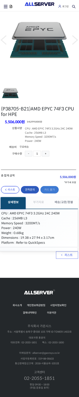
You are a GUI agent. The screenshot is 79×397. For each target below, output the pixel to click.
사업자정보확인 (58, 305)
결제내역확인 (30, 312)
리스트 (11, 189)
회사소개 (17, 305)
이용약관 (51, 312)
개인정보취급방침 (36, 305)
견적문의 (30, 189)
